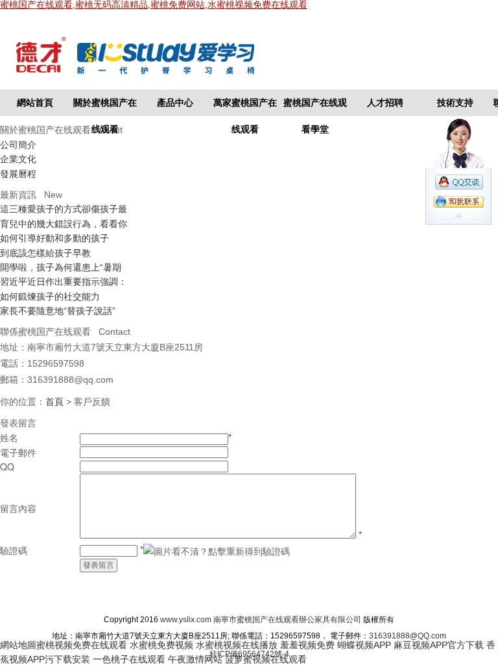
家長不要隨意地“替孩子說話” (57, 311)
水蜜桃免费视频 (161, 645)
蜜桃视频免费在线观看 (81, 645)
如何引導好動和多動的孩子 (54, 238)
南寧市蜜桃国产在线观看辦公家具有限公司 (287, 619)
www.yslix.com (185, 619)
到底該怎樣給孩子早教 (45, 253)
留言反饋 (370, 595)
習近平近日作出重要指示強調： (63, 281)
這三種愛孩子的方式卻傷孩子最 (63, 209)
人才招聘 (385, 102)
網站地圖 (320, 595)
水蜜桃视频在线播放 (237, 645)
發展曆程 (18, 174)
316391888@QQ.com (407, 635)
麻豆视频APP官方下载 (439, 645)
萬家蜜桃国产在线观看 (245, 106)
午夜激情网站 (195, 659)
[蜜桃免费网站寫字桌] (150, 55)
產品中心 (175, 102)
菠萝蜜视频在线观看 (266, 659)
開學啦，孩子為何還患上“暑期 (60, 267)
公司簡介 (18, 144)
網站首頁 (35, 102)
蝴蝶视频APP (364, 645)
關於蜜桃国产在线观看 (105, 106)
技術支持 (455, 102)
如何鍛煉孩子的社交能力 (50, 296)
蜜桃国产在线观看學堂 (315, 106)
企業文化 (18, 159)
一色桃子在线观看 (129, 659)
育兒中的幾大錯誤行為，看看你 (63, 224)
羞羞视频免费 (307, 645)
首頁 (54, 401)
